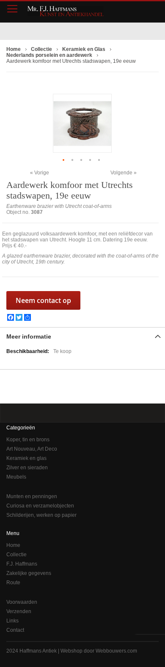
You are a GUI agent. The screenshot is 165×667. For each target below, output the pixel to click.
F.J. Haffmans (21, 564)
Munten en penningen (31, 496)
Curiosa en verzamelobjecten (40, 506)
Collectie (16, 555)
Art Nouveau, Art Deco (31, 449)
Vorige (41, 172)
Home (13, 545)
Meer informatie (28, 336)
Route (13, 583)
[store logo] (66, 11)
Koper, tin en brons (28, 440)
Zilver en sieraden (27, 468)
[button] (64, 160)
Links (12, 621)
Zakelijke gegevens (28, 573)
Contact (15, 630)
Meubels (16, 477)
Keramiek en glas (26, 458)
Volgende (121, 173)
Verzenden (18, 611)
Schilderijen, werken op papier (41, 515)
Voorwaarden (21, 602)
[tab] (82, 335)
